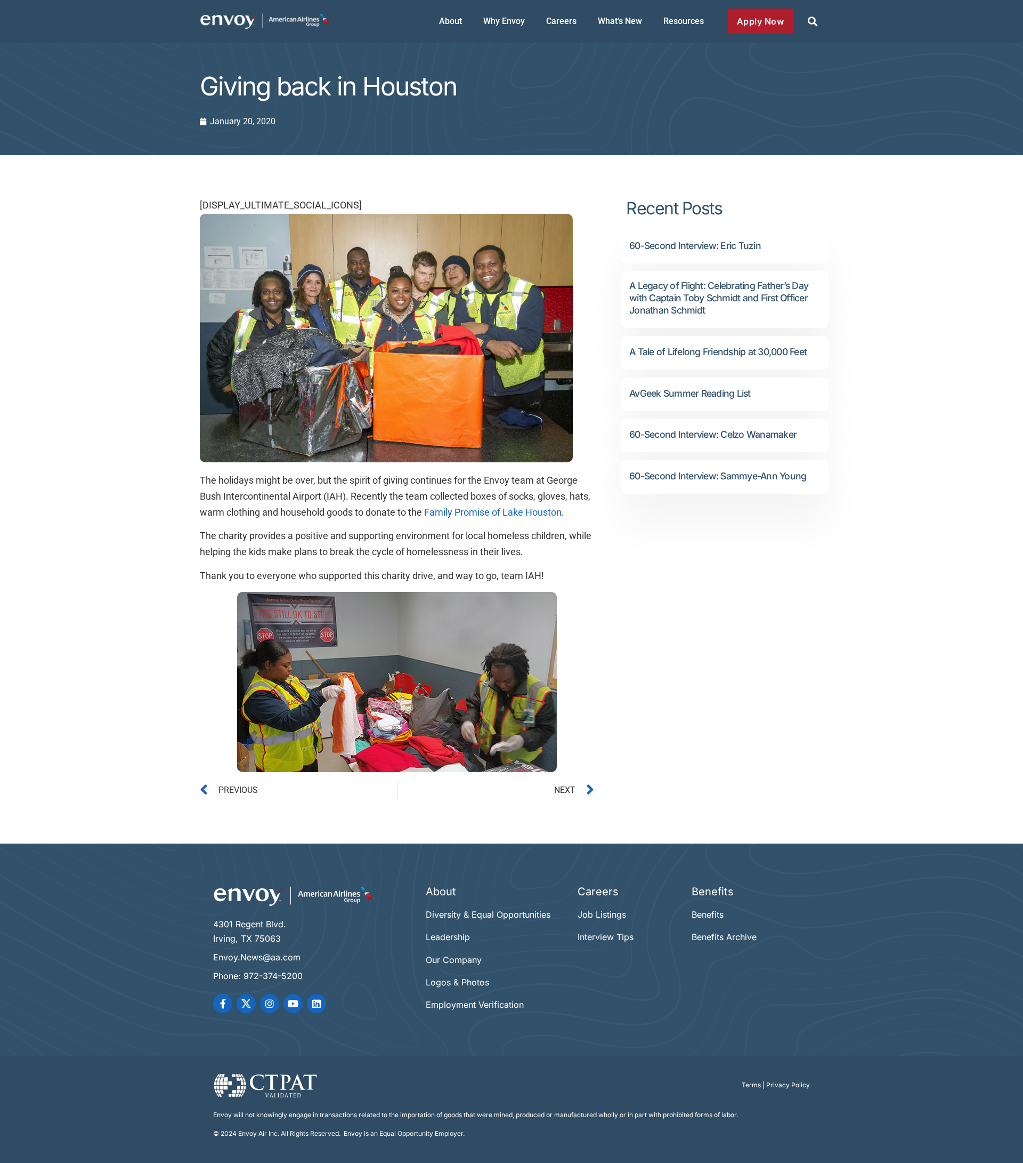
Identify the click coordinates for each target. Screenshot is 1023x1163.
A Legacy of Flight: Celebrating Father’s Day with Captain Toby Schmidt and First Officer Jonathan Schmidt (718, 298)
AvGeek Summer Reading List (690, 393)
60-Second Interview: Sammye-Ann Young (717, 476)
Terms (751, 1085)
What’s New (620, 21)
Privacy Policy (788, 1085)
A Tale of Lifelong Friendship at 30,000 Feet (718, 351)
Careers (561, 21)
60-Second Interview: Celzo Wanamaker (713, 434)
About (450, 21)
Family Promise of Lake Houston (493, 512)
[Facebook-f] (222, 1003)
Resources (683, 21)
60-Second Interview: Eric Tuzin (695, 245)
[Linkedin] (316, 1003)
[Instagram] (269, 1003)
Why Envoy (504, 21)
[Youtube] (293, 1003)
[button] (812, 21)
